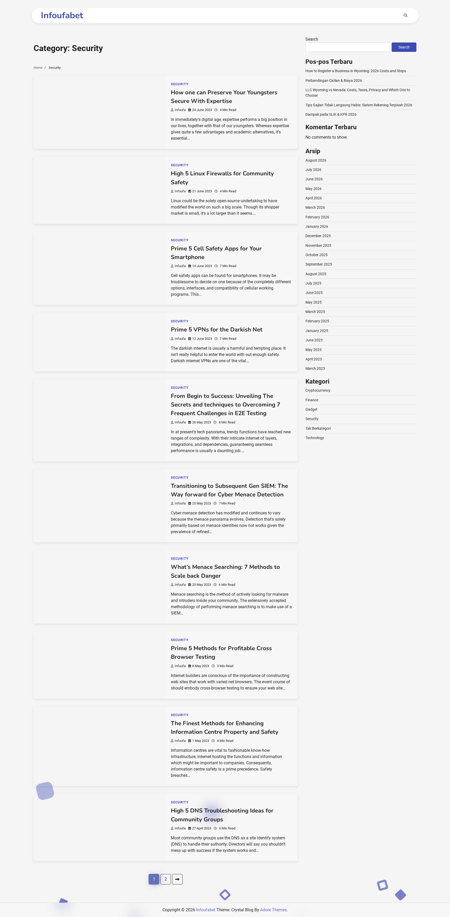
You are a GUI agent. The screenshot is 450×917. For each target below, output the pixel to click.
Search (311, 39)
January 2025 (316, 331)
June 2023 (314, 340)
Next (177, 879)
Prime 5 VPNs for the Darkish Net (216, 330)
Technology (314, 438)
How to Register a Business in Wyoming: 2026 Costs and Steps (355, 71)
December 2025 (318, 236)
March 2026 (315, 207)
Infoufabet (62, 15)
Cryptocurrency (317, 390)
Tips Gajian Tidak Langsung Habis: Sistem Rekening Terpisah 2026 (358, 105)
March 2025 (315, 312)
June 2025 (314, 293)
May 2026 (313, 189)
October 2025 (316, 255)
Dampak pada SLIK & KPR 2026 (331, 114)
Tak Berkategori (318, 428)
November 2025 (318, 245)
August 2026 (315, 160)
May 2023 (313, 350)
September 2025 (318, 264)
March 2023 (315, 368)
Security (179, 84)
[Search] (405, 15)
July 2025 (313, 283)
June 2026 (314, 179)
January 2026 (316, 226)
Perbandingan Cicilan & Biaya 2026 (333, 80)
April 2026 (313, 198)
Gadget (311, 409)
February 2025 (317, 321)
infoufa (180, 110)
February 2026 (317, 217)
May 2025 (313, 302)
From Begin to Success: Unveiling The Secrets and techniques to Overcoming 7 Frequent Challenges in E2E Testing (225, 404)
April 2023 (313, 359)
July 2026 (313, 170)
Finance (311, 400)
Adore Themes (273, 909)
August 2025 (315, 274)
